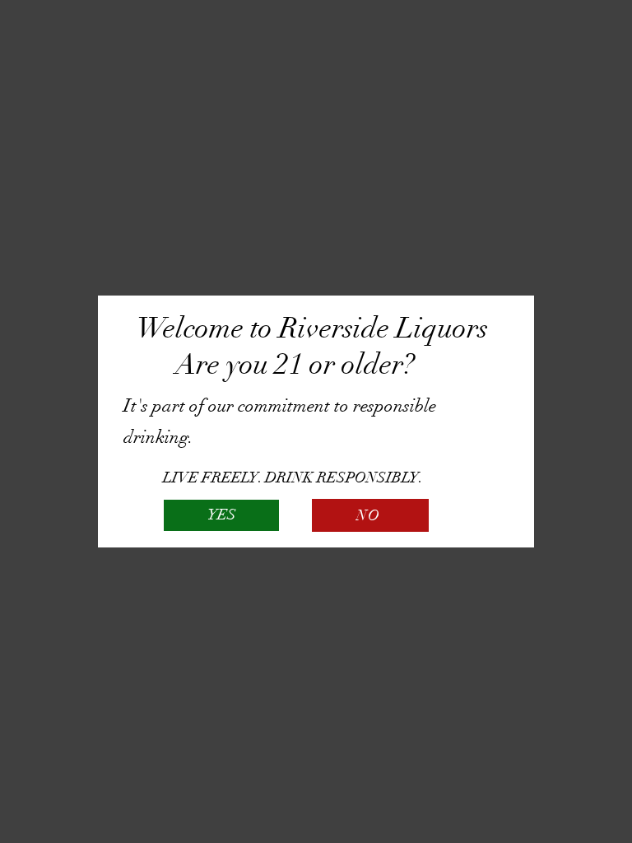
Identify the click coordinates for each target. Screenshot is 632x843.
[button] (221, 515)
